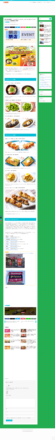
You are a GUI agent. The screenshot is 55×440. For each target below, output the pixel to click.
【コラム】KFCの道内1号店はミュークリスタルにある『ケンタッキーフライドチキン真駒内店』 (20, 253)
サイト (7, 414)
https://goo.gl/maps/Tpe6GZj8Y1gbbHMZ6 (11, 245)
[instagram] (49, 0)
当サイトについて (30, 429)
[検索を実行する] (50, 19)
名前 (6, 408)
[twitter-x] (48, 0)
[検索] (51, 0)
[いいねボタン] (6, 287)
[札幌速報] (5, 2)
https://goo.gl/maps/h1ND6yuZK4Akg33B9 (11, 240)
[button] (7, 27)
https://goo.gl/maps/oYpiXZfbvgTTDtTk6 (11, 238)
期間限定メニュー (8, 305)
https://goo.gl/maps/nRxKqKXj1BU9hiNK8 (11, 247)
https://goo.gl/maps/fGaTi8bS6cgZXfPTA (11, 242)
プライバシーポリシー (25, 429)
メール (7, 411)
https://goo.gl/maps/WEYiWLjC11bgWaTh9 (11, 249)
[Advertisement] (27, 9)
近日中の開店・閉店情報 (43, 84)
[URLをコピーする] (33, 27)
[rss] (50, 0)
